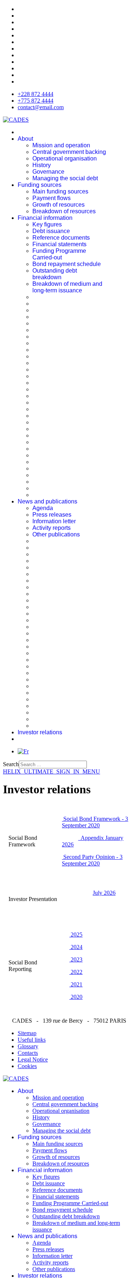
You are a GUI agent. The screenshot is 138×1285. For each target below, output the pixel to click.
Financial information (45, 218)
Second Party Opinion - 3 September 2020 (92, 860)
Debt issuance (51, 231)
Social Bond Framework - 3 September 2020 (95, 822)
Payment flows (51, 198)
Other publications (56, 534)
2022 (75, 972)
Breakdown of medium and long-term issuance (67, 287)
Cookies (27, 1066)
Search (11, 764)
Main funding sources (60, 191)
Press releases (51, 515)
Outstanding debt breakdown (54, 273)
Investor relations (40, 732)
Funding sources (39, 185)
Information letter (54, 521)
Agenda (42, 508)
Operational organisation (64, 158)
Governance (48, 172)
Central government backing (69, 152)
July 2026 (104, 893)
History (41, 165)
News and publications (47, 501)
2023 (75, 959)
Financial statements (59, 244)
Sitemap (27, 1033)
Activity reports (51, 528)
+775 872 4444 (35, 100)
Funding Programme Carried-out (59, 254)
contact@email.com (41, 107)
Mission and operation (61, 145)
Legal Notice (33, 1059)
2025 (75, 934)
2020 (75, 997)
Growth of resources (58, 205)
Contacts (28, 1053)
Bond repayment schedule (66, 264)
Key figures (47, 224)
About (25, 139)
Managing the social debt (65, 178)
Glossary (28, 1046)
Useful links (32, 1040)
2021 (75, 984)
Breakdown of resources (64, 211)
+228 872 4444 (35, 94)
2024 (75, 947)
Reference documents (61, 238)
